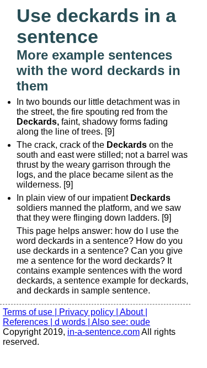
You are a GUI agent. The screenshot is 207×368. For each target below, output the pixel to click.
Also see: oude (121, 322)
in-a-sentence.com (103, 332)
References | (29, 322)
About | (133, 312)
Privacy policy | (89, 312)
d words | (73, 322)
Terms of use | (31, 312)
